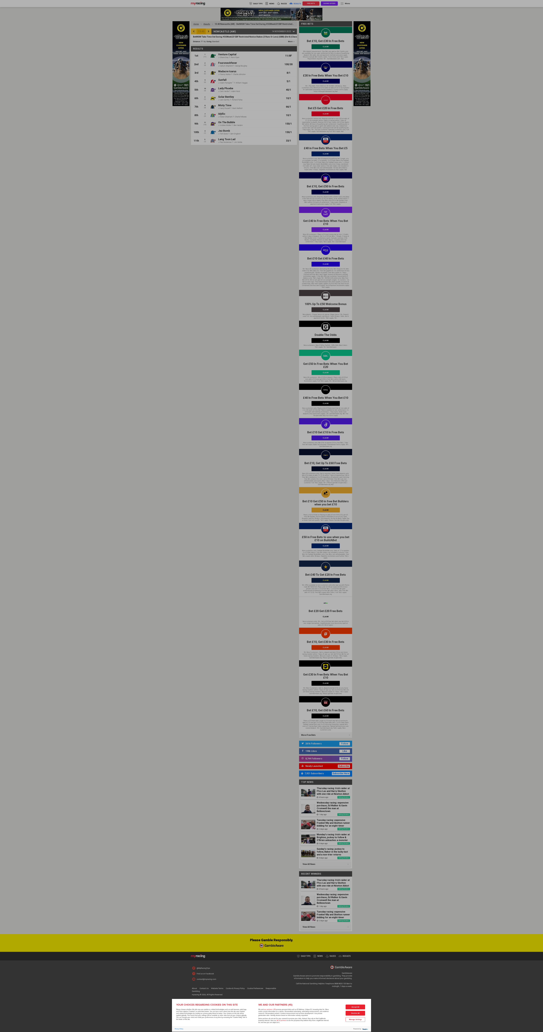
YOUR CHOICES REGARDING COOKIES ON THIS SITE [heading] (207, 1004)
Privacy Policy (179, 1029)
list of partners (281, 1020)
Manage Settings (355, 1019)
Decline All (355, 1013)
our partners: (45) (270, 1009)
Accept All (355, 1007)
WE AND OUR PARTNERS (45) (275, 1004)
